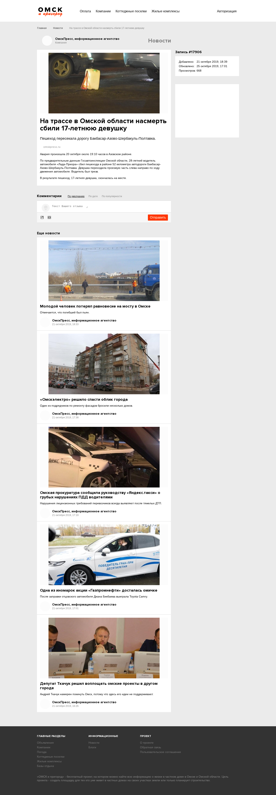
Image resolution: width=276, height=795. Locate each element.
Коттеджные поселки (131, 11)
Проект (145, 736)
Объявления (45, 742)
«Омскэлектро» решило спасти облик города (84, 399)
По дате (93, 196)
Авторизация (227, 11)
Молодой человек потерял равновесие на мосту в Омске (95, 306)
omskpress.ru (52, 147)
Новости (58, 28)
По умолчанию (76, 196)
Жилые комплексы (166, 11)
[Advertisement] (207, 111)
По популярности (112, 196)
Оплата (85, 11)
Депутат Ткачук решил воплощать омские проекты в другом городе (99, 685)
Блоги (92, 747)
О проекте (147, 742)
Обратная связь (150, 747)
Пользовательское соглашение (160, 752)
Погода (41, 752)
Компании (103, 11)
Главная (42, 28)
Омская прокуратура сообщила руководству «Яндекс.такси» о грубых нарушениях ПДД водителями (100, 495)
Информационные (103, 736)
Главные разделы (51, 736)
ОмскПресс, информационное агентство (84, 320)
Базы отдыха (45, 766)
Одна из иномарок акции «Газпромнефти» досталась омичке (98, 590)
